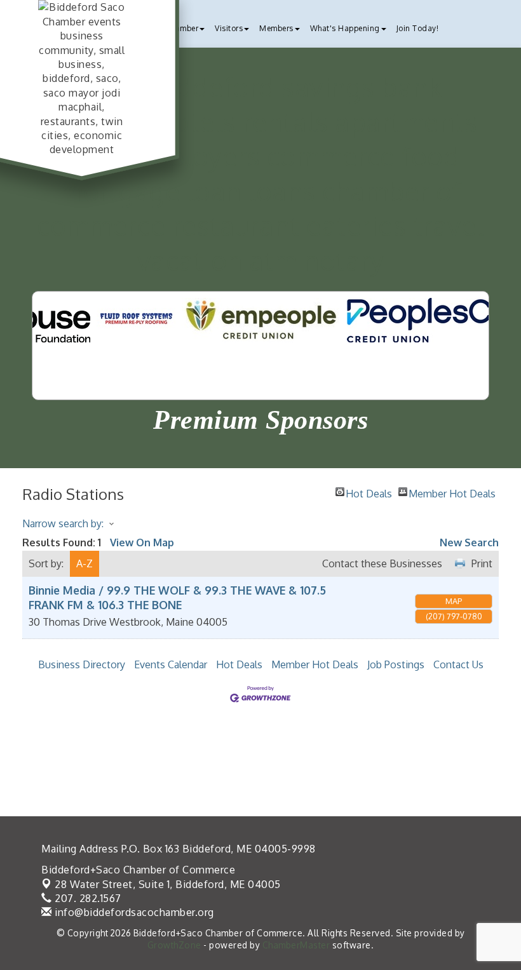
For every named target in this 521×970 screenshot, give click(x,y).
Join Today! (417, 28)
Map (453, 601)
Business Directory (81, 664)
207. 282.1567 (86, 898)
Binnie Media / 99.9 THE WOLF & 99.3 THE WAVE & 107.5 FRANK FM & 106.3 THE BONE (177, 597)
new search (469, 542)
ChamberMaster (296, 945)
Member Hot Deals (452, 491)
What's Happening (345, 28)
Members (276, 28)
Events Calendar (170, 664)
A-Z (84, 563)
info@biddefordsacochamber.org (133, 912)
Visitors (229, 28)
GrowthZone (174, 945)
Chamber (182, 28)
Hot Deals (369, 491)
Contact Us (458, 664)
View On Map (142, 542)
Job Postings (395, 664)
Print (481, 563)
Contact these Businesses (382, 563)
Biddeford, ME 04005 (168, 884)
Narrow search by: (63, 523)
